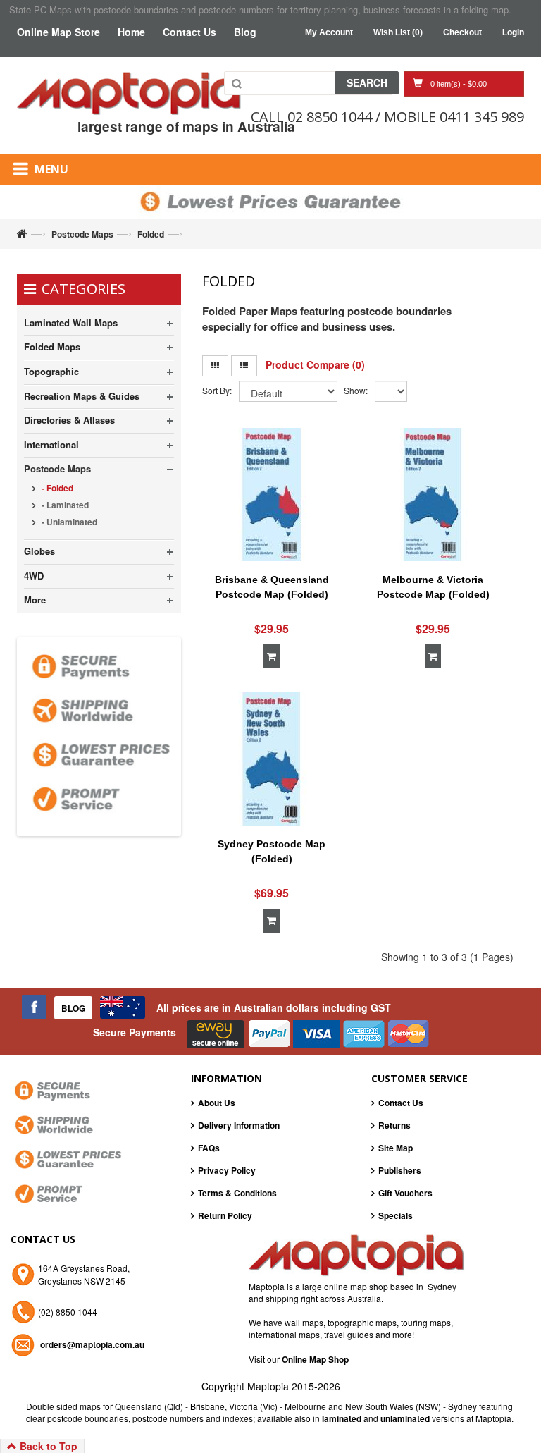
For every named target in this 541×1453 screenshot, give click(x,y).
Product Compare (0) (315, 364)
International (51, 444)
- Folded (56, 488)
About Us (216, 1102)
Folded (150, 234)
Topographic (51, 371)
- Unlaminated (68, 521)
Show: (356, 390)
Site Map (395, 1147)
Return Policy (225, 1215)
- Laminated (64, 504)
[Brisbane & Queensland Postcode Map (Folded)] (272, 494)
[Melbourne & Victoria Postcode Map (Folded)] (433, 494)
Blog (245, 32)
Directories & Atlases (69, 420)
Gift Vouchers (405, 1193)
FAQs (209, 1147)
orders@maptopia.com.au (92, 1344)
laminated (341, 1418)
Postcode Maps (82, 234)
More (35, 599)
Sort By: (217, 390)
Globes (39, 551)
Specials (395, 1215)
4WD (34, 575)
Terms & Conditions (237, 1193)
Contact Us (189, 32)
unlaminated (406, 1418)
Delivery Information (239, 1125)
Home (131, 32)
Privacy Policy (227, 1170)
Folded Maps (52, 346)
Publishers (399, 1170)
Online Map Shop (315, 1359)
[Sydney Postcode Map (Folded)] (272, 759)
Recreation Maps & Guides (81, 396)
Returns (394, 1125)
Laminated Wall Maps (71, 322)
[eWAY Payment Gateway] (217, 1033)
